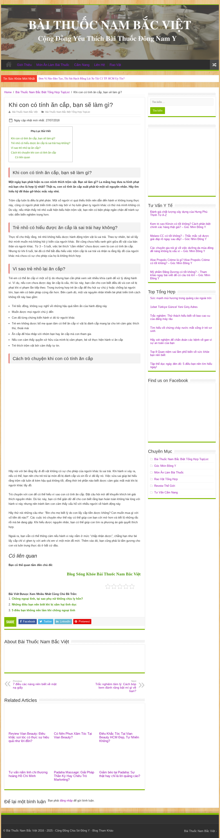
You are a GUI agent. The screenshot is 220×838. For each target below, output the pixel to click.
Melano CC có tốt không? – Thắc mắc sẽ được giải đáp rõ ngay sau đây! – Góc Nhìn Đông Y (179, 237)
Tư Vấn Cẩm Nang (166, 492)
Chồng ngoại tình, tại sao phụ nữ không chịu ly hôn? (47, 598)
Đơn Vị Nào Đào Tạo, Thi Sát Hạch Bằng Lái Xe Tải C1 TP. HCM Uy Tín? (82, 78)
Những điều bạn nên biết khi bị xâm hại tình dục (44, 604)
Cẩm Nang (81, 65)
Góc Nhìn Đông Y (165, 465)
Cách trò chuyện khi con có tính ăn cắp (33, 152)
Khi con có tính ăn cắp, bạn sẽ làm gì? (33, 138)
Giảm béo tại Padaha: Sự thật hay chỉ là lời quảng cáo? (119, 774)
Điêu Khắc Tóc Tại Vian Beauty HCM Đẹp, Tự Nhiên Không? (119, 737)
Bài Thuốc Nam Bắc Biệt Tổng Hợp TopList (42, 92)
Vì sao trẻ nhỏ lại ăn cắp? (26, 147)
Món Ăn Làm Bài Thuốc (52, 65)
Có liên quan (22, 157)
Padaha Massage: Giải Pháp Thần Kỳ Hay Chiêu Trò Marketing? (74, 775)
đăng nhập (66, 800)
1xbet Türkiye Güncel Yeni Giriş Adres (174, 307)
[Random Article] (214, 65)
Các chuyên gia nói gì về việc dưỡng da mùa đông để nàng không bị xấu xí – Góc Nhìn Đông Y (181, 249)
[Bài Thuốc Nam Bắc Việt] (110, 32)
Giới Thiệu (24, 65)
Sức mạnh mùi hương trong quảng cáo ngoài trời (180, 298)
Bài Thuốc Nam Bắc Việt (25, 112)
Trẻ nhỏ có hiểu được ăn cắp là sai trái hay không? (40, 143)
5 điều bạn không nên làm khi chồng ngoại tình (43, 610)
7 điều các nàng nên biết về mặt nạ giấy (35, 684)
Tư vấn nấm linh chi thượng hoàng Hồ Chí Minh (28, 774)
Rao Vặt (115, 65)
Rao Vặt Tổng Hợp (166, 479)
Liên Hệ (99, 65)
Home (8, 64)
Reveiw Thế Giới (164, 485)
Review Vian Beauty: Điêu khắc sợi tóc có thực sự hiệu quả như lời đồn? (29, 737)
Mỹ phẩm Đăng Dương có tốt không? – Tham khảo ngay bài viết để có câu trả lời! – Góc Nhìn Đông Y (180, 275)
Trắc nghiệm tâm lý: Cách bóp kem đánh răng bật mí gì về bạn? (115, 686)
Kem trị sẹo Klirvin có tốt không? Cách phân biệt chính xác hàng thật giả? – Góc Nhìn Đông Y (180, 225)
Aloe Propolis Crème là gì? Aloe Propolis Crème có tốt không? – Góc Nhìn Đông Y (180, 261)
